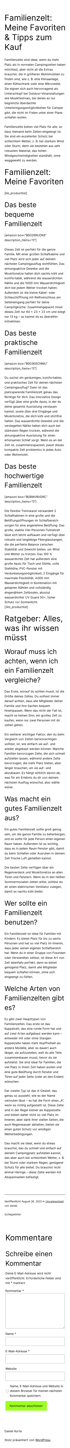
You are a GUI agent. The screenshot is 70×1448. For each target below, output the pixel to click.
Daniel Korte (13, 1431)
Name (10, 1334)
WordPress (42, 1440)
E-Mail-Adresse (17, 1351)
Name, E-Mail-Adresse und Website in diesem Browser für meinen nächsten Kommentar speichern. (36, 1391)
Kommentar (14, 1291)
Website (11, 1368)
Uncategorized (55, 1201)
